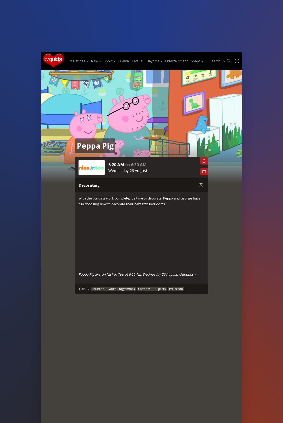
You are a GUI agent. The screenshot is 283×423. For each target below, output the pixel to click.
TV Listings (76, 61)
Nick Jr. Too (115, 274)
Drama (123, 61)
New (94, 61)
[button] (204, 161)
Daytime (152, 61)
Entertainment (176, 61)
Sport (108, 61)
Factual (137, 61)
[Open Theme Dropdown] (237, 61)
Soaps (196, 61)
